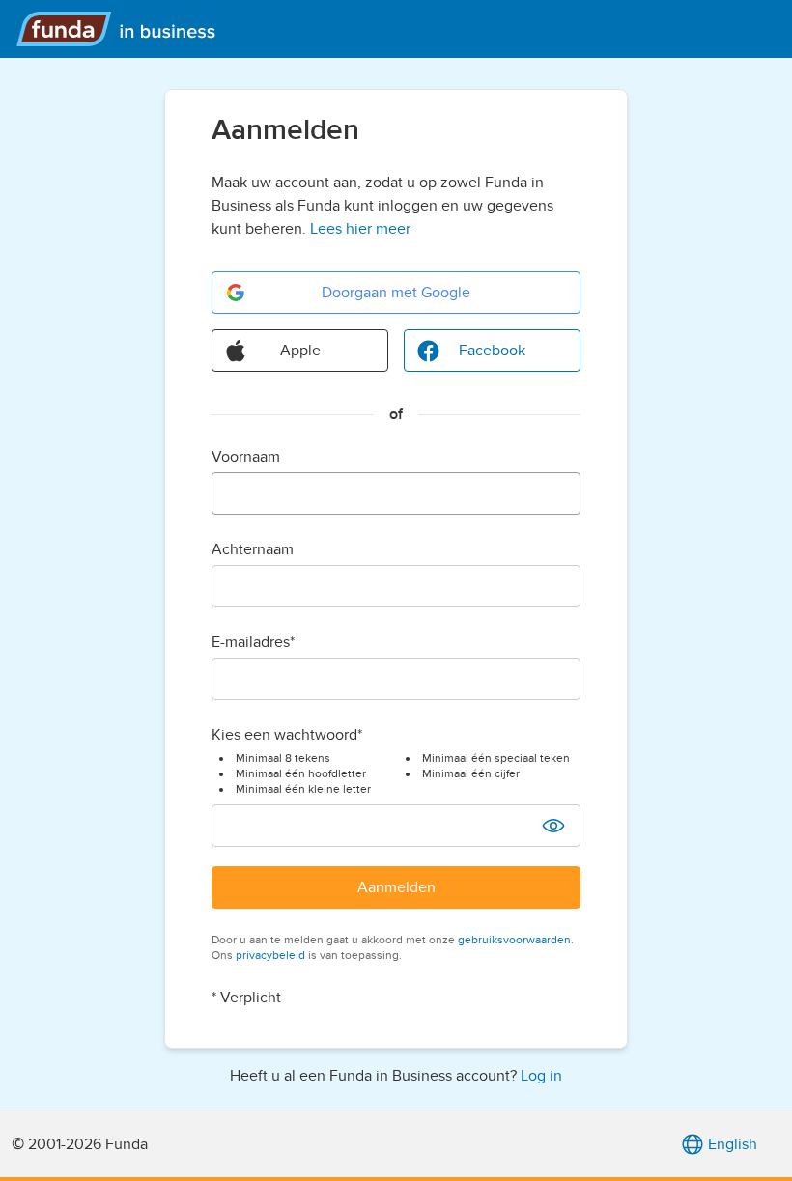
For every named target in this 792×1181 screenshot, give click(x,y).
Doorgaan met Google (396, 292)
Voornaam (246, 456)
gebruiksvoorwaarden (514, 939)
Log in (541, 1075)
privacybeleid (270, 955)
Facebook (492, 350)
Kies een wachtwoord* (287, 735)
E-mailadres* (253, 642)
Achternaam (253, 549)
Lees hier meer (360, 229)
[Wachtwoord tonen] (553, 825)
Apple (300, 350)
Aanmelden (396, 887)
